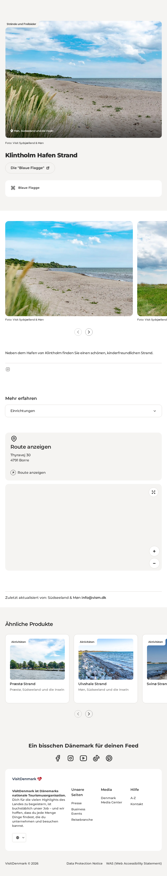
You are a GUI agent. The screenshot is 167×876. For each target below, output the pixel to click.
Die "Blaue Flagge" (27, 168)
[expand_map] (153, 492)
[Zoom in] (154, 551)
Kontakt (136, 804)
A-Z (133, 798)
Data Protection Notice (85, 863)
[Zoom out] (154, 563)
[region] (83, 527)
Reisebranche (82, 820)
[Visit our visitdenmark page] (83, 758)
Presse (76, 803)
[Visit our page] (70, 758)
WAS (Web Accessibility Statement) (134, 863)
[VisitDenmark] (27, 779)
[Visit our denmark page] (58, 758)
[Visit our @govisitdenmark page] (96, 758)
